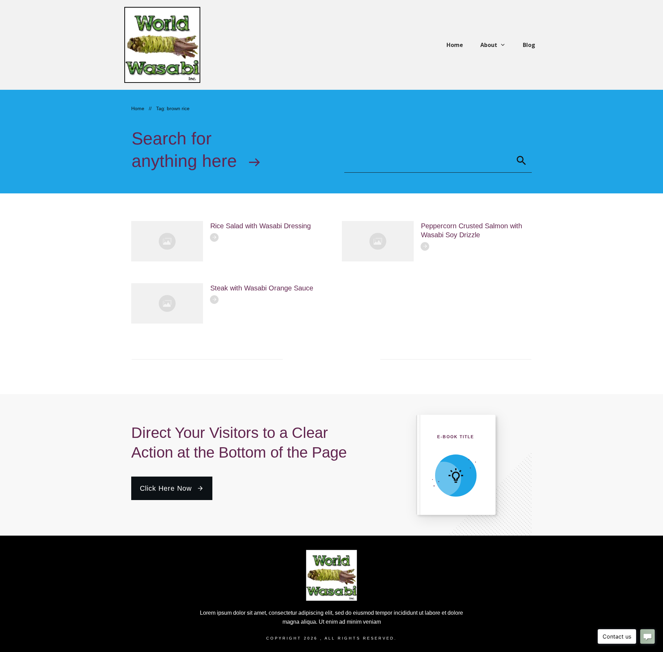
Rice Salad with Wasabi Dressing (260, 226)
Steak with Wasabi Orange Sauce (261, 288)
